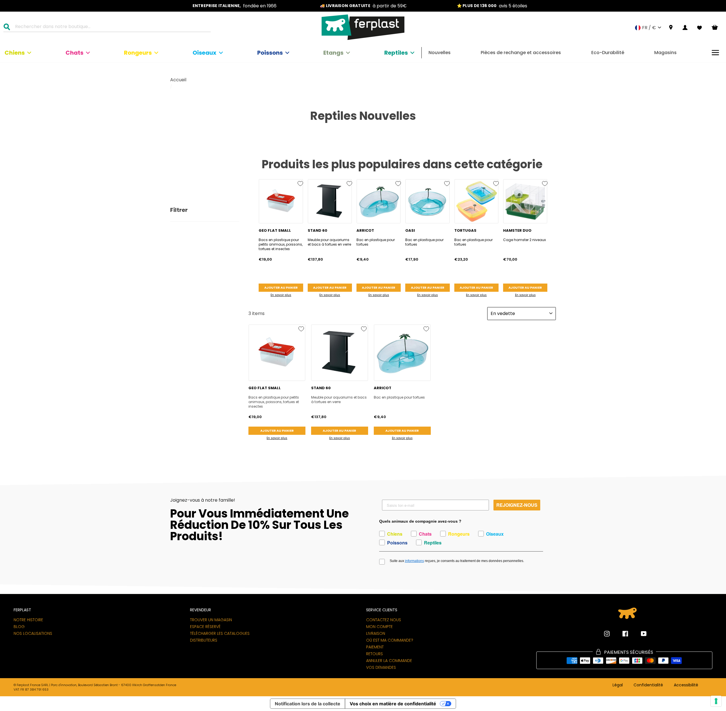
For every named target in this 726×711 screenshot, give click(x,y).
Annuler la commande (389, 660)
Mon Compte (379, 626)
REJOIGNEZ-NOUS (516, 505)
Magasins (665, 52)
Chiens (15, 53)
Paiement (375, 647)
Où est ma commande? (389, 640)
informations (414, 561)
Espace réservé (205, 626)
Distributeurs (203, 640)
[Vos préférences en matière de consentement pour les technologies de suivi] (716, 701)
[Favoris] (699, 28)
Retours (374, 654)
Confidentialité (648, 685)
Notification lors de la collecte (307, 703)
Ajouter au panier (281, 287)
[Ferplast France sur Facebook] (621, 633)
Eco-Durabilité (607, 52)
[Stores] (671, 27)
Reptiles (396, 53)
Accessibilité (686, 685)
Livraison (375, 633)
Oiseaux (204, 53)
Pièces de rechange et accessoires (521, 52)
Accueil (178, 79)
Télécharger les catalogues (220, 633)
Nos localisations (33, 633)
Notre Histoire (28, 620)
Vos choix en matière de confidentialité (393, 703)
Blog (19, 626)
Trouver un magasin (211, 620)
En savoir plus (281, 295)
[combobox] (110, 27)
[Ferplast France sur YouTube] (639, 633)
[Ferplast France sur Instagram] (607, 633)
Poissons (270, 53)
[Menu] (715, 52)
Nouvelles (440, 52)
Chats (74, 53)
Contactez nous (383, 620)
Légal (618, 685)
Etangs (333, 53)
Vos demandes (381, 667)
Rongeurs (138, 53)
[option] (234, 6)
